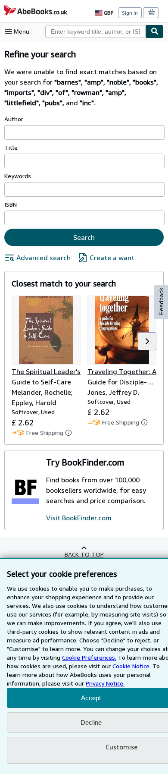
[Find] (154, 31)
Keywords (17, 175)
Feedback (161, 301)
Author (13, 119)
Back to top (84, 554)
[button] (147, 341)
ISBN (10, 204)
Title (11, 147)
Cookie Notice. (131, 666)
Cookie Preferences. (89, 657)
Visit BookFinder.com (79, 517)
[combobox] (95, 31)
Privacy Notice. (105, 683)
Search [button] (84, 237)
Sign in (130, 12)
